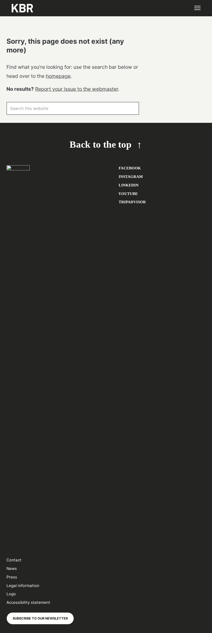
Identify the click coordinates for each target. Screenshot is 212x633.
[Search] (132, 108)
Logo (11, 593)
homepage (58, 76)
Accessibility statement (28, 602)
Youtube (128, 193)
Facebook (129, 168)
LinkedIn (128, 185)
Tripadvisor (132, 202)
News (11, 568)
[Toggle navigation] (197, 8)
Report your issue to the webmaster (76, 89)
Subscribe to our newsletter (40, 618)
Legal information (22, 585)
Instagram (130, 176)
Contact (13, 559)
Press (11, 577)
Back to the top (101, 144)
